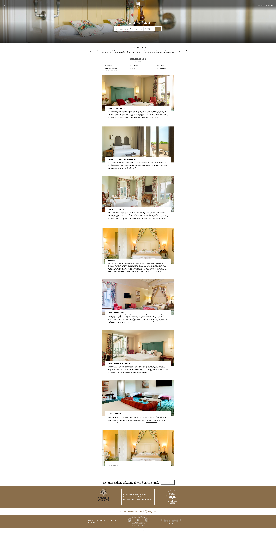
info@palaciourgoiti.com (143, 499)
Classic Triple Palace (116, 312)
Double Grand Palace (116, 210)
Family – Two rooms (116, 463)
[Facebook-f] (145, 511)
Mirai (185, 530)
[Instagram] (150, 511)
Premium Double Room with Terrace (122, 160)
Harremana (111, 530)
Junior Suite (112, 261)
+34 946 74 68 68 (135, 497)
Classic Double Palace (116, 108)
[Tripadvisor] (155, 511)
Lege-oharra (92, 530)
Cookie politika (102, 530)
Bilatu (158, 28)
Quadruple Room (114, 413)
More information (113, 119)
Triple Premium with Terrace (119, 363)
